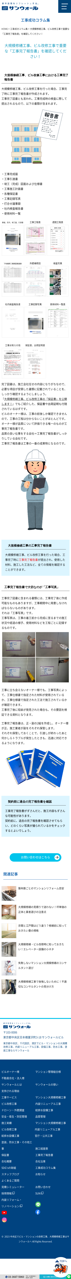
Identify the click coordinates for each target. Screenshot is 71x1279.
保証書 (5, 1155)
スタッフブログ (10, 1174)
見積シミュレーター (12, 1187)
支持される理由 (10, 1091)
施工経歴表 (41, 1148)
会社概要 (6, 1161)
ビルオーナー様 (10, 1071)
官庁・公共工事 (44, 1136)
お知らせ (40, 1174)
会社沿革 (40, 1161)
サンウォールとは (11, 1084)
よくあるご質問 (10, 1180)
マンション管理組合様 (48, 1071)
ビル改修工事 (9, 1104)
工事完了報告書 (44, 1155)
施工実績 (6, 1123)
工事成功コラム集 (45, 1168)
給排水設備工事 (44, 1110)
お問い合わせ (43, 1187)
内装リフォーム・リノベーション (11, 1203)
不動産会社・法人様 (12, 1078)
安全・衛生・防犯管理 (14, 1116)
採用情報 (6, 1193)
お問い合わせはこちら (35, 857)
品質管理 (40, 1116)
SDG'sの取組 (8, 1168)
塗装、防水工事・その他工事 (16, 1145)
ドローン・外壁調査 (12, 1110)
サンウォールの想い (46, 1084)
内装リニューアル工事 (48, 1104)
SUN (38, 1193)
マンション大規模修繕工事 (50, 1097)
